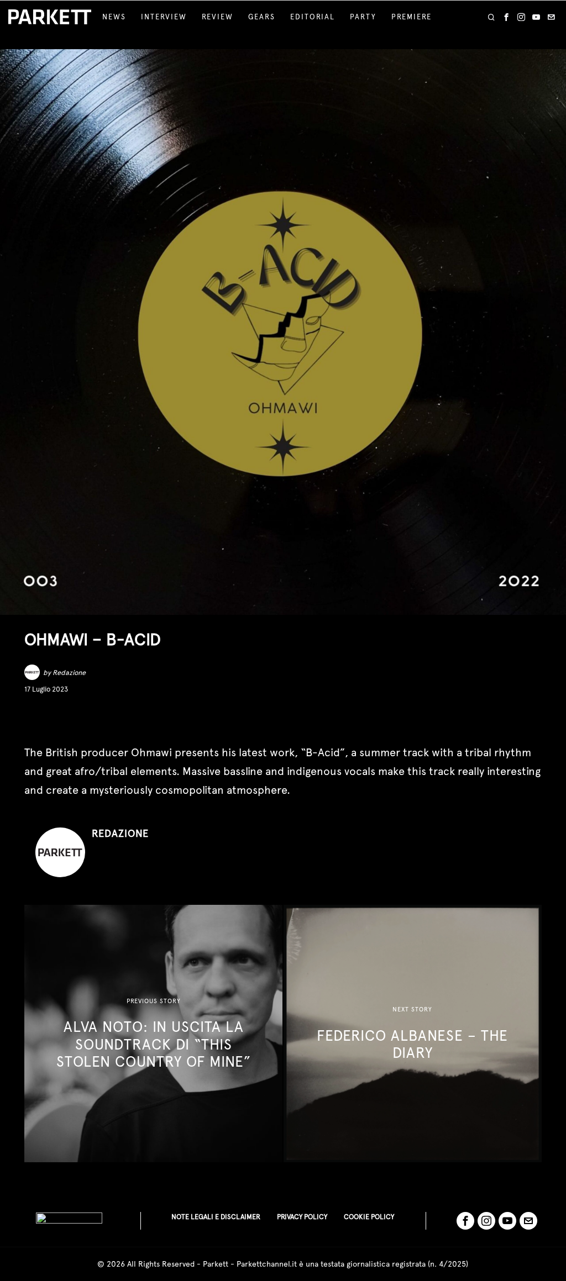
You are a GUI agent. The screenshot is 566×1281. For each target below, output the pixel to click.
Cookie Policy (369, 1217)
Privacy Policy (302, 1217)
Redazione (69, 672)
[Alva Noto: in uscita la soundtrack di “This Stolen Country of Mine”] (153, 1034)
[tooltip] (506, 17)
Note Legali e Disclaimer (215, 1217)
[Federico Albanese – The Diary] (413, 1034)
